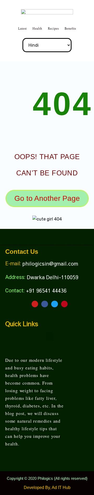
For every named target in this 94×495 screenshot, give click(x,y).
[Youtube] (35, 304)
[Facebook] (44, 304)
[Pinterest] (64, 304)
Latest (22, 28)
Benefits (70, 28)
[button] (49, 336)
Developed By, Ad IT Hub (47, 487)
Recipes (53, 28)
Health (37, 28)
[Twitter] (54, 304)
